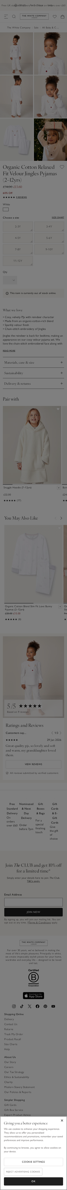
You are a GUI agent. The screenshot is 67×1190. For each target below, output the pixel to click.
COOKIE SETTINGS (33, 1161)
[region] (33, 1153)
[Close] (62, 1120)
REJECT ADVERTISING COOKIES (23, 1171)
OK (33, 1181)
